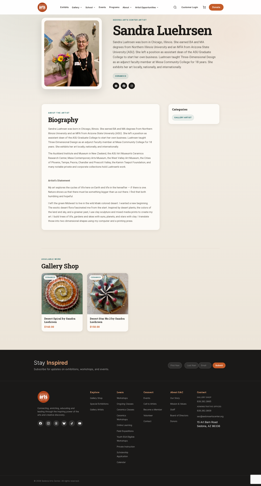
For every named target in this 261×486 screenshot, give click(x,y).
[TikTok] (72, 423)
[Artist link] (116, 86)
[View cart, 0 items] (204, 7)
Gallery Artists (97, 409)
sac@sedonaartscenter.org (210, 416)
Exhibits (64, 7)
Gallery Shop (96, 398)
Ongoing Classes (125, 403)
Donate (216, 7)
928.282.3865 (204, 401)
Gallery (75, 7)
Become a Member (152, 409)
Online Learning (124, 425)
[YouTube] (80, 423)
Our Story (175, 398)
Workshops (122, 398)
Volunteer (148, 415)
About (126, 7)
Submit (219, 365)
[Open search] (175, 7)
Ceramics (120, 76)
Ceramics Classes (125, 409)
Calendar (121, 462)
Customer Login (189, 7)
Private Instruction (126, 446)
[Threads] (56, 423)
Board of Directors (179, 415)
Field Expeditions (125, 431)
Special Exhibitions (99, 403)
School (89, 7)
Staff (172, 409)
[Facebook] (40, 423)
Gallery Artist (183, 117)
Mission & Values (178, 403)
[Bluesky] (64, 423)
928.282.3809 (204, 410)
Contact (147, 421)
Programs (114, 7)
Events (102, 7)
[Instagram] (48, 423)
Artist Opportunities (145, 7)
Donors (173, 421)
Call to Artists (149, 403)
